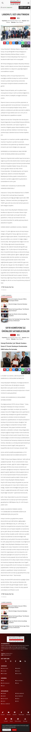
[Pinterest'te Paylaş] (4, 42)
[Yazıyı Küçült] (25, 45)
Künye (17, 683)
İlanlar (11, 721)
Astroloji (18, 671)
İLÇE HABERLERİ (19, 696)
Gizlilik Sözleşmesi (5, 683)
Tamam (14, 730)
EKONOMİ (4, 693)
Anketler (28, 714)
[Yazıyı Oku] (22, 45)
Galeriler (15, 714)
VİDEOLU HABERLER (6, 703)
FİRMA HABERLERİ (20, 693)
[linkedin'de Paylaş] (19, 42)
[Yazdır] (28, 42)
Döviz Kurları (18, 673)
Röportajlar (21, 714)
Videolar (9, 714)
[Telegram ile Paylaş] (7, 42)
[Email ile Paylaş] (25, 42)
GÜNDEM (4, 696)
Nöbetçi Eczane (5, 668)
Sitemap (25, 721)
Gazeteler (18, 668)
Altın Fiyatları (4, 673)
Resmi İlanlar (18, 721)
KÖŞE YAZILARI (5, 698)
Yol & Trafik (4, 671)
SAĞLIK (17, 698)
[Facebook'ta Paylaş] (13, 42)
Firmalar (6, 721)
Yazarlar (3, 714)
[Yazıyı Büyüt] (28, 45)
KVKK (3, 680)
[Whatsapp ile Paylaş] (22, 42)
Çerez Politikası (19, 680)
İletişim (3, 685)
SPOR (17, 701)
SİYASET (3, 701)
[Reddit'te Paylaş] (10, 42)
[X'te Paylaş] (16, 42)
